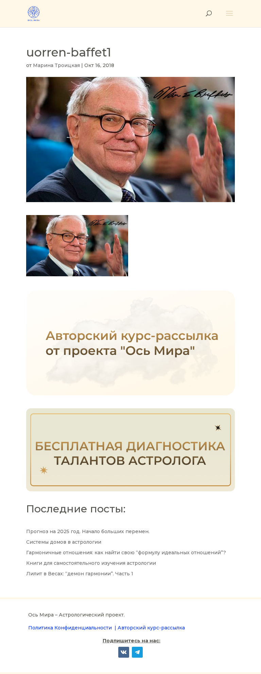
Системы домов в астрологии (63, 542)
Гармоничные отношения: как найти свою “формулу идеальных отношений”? (126, 552)
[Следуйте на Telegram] (137, 652)
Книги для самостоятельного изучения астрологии (91, 563)
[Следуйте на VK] (123, 652)
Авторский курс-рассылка (151, 628)
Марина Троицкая (56, 65)
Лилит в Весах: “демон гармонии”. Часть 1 (79, 574)
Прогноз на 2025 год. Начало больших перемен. (88, 531)
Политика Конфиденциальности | (73, 628)
